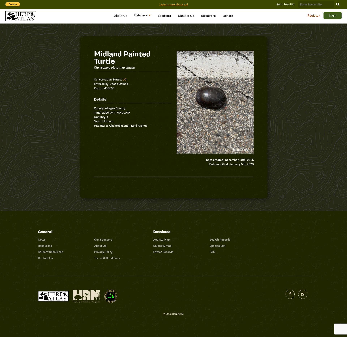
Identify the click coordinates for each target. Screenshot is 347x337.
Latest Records (163, 252)
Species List (217, 246)
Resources (208, 16)
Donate (228, 16)
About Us (120, 16)
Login (332, 15)
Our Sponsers (103, 239)
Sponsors (164, 16)
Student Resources (50, 252)
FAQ (212, 252)
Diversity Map (162, 246)
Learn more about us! (173, 4)
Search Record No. (286, 4)
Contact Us (186, 16)
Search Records (219, 239)
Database (141, 15)
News (42, 239)
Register (313, 16)
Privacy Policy (103, 252)
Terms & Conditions (107, 258)
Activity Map (161, 239)
